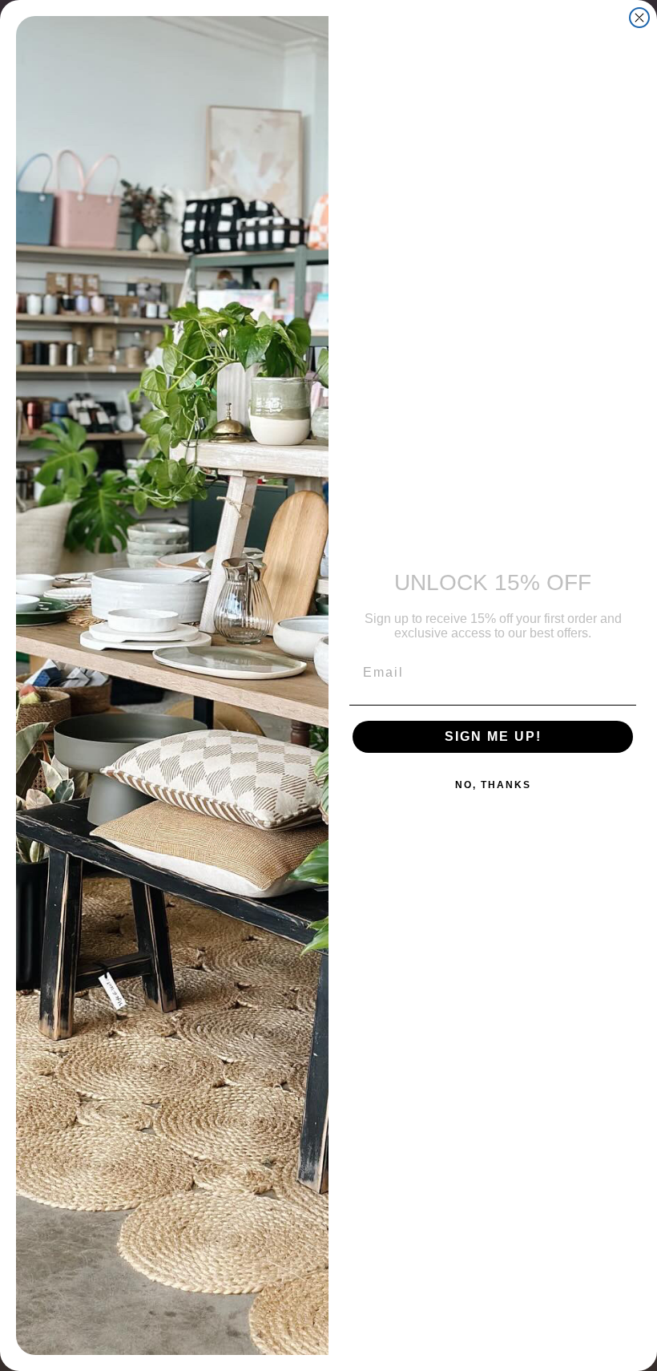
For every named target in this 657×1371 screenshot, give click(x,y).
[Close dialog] (639, 17)
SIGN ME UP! (493, 736)
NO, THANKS (493, 785)
